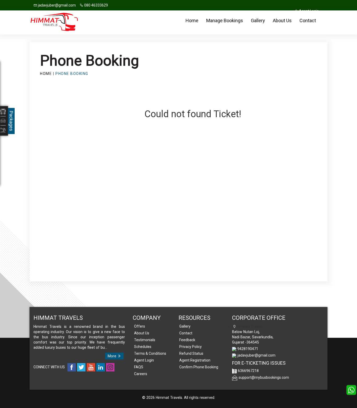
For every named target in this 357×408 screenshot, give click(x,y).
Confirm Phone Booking (198, 367)
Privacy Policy (190, 347)
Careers (140, 374)
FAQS (138, 367)
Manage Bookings (224, 20)
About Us (282, 20)
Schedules (142, 347)
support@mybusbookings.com (264, 377)
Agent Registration (194, 360)
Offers (139, 326)
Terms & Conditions (150, 353)
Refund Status (191, 353)
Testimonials (144, 340)
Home (192, 20)
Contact (308, 20)
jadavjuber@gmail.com (56, 5)
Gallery (258, 20)
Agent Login (144, 360)
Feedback (187, 340)
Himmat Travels (169, 397)
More (112, 356)
